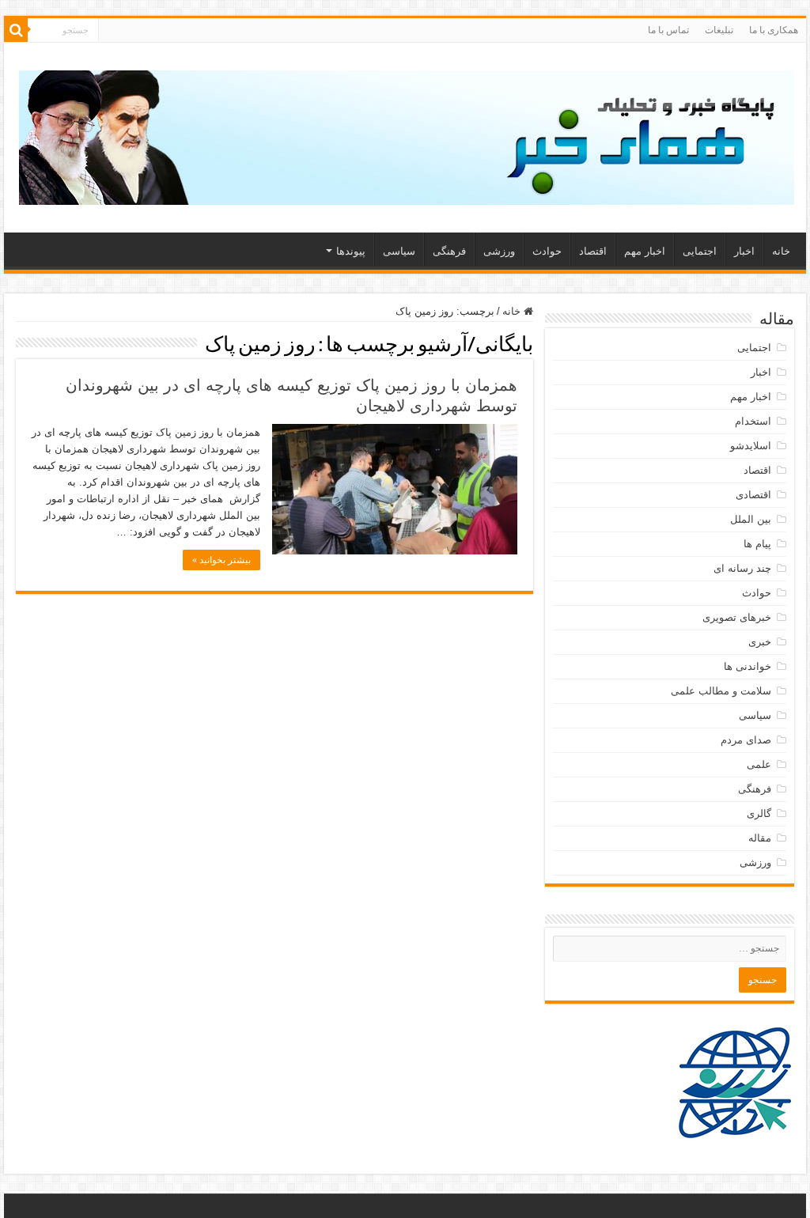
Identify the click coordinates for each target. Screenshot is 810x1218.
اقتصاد (593, 251)
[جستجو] (16, 30)
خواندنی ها (747, 666)
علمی (759, 764)
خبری (759, 642)
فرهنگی (449, 251)
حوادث (547, 251)
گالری (759, 813)
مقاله (759, 838)
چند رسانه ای (742, 568)
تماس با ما (668, 30)
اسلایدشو (750, 446)
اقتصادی (753, 495)
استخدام (753, 421)
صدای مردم (746, 740)
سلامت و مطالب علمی (721, 691)
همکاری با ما (773, 30)
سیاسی (399, 251)
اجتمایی (700, 251)
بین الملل (750, 519)
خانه (781, 251)
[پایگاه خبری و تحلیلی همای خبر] (406, 134)
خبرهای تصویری (736, 617)
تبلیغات (719, 30)
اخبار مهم (644, 251)
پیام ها (757, 544)
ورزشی (499, 251)
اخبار (744, 251)
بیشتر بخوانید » (221, 560)
